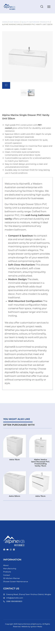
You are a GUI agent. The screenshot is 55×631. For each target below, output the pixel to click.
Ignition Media (36, 627)
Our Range (14, 22)
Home (4, 22)
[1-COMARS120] (27, 56)
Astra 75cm (14, 459)
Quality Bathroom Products (35, 22)
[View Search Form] (41, 6)
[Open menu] (49, 6)
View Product (14, 467)
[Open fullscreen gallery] (6, 85)
